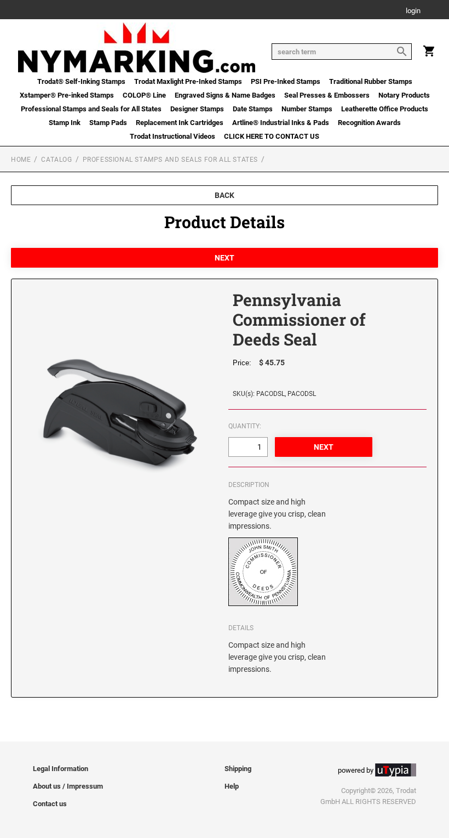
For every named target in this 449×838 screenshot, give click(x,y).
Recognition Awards (369, 122)
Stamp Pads (108, 122)
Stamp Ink (64, 122)
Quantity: (244, 426)
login (413, 11)
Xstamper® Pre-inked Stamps (67, 95)
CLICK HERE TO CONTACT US (271, 136)
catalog (56, 159)
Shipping (238, 769)
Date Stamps (253, 109)
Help (232, 786)
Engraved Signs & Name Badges (225, 95)
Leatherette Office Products (384, 109)
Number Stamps (306, 109)
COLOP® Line (144, 95)
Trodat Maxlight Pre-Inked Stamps (188, 81)
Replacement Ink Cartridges (179, 122)
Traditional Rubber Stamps (370, 81)
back (224, 195)
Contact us (50, 804)
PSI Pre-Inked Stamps (285, 81)
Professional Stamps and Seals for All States (91, 109)
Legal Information (60, 769)
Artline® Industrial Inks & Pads (280, 122)
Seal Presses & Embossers (327, 95)
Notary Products (404, 95)
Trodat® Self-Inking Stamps (81, 81)
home (21, 159)
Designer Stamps (197, 109)
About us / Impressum (68, 786)
